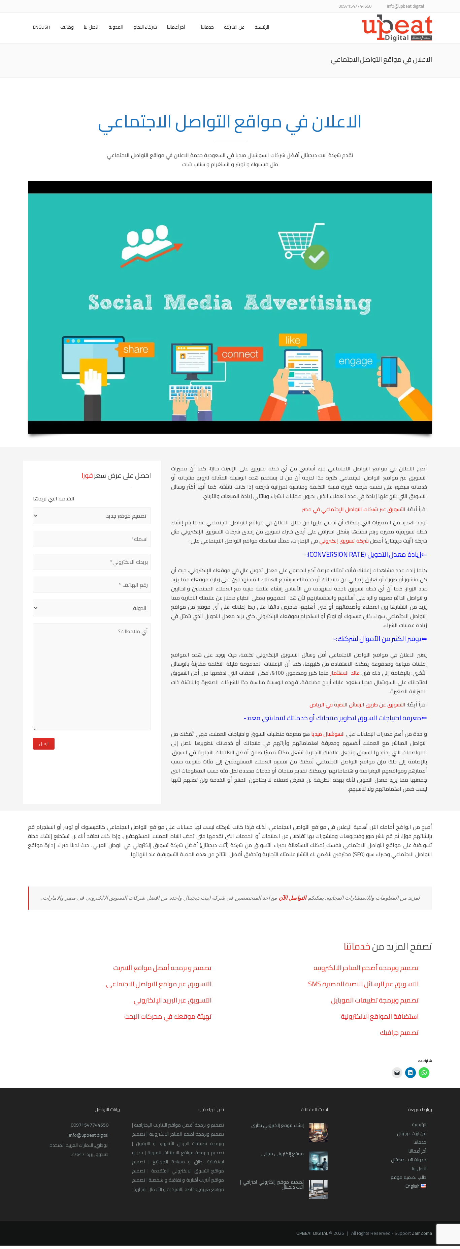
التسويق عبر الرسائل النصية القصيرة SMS (363, 984)
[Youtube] (66, 7)
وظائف (67, 27)
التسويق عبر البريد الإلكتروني (172, 1000)
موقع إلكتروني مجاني (282, 1153)
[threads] (32, 7)
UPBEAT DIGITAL (312, 1233)
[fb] (99, 7)
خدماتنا (207, 27)
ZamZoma (422, 1233)
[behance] (40, 7)
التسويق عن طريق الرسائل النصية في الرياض (357, 704)
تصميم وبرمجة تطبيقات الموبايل (375, 1000)
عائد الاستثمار (344, 673)
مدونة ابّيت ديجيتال (408, 1159)
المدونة (115, 27)
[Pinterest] (57, 7)
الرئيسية (262, 27)
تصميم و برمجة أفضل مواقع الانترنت (162, 967)
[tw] (91, 7)
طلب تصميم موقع (408, 1177)
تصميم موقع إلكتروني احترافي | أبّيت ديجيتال (272, 1184)
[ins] (74, 7)
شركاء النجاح (145, 27)
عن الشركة (234, 27)
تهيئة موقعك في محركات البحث (167, 1016)
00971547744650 (89, 1125)
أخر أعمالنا (417, 1150)
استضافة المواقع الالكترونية (380, 1016)
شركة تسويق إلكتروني (344, 540)
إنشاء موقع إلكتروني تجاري (277, 1125)
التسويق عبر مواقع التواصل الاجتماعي (158, 984)
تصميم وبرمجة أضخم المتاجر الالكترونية (366, 967)
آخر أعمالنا (176, 27)
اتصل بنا (91, 27)
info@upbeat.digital (88, 1135)
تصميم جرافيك (399, 1032)
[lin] (82, 7)
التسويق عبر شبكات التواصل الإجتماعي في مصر (353, 509)
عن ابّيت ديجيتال (411, 1133)
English (41, 27)
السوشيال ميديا (329, 734)
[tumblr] (49, 7)
